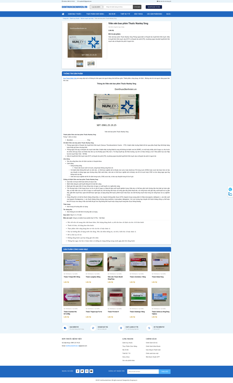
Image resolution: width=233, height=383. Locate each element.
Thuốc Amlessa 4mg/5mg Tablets (160, 313)
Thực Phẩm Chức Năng (95, 14)
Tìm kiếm (137, 7)
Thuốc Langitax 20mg (93, 277)
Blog (168, 14)
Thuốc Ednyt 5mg (158, 277)
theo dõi (164, 371)
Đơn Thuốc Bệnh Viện (70, 78)
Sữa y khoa (138, 14)
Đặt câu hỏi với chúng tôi (164, 1)
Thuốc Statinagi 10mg (137, 312)
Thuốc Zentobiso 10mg (138, 277)
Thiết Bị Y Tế (125, 14)
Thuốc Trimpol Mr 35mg (72, 277)
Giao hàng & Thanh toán (153, 350)
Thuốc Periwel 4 (113, 312)
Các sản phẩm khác (154, 14)
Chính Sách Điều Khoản (153, 346)
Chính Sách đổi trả (151, 343)
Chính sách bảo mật (152, 353)
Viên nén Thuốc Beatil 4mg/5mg (115, 278)
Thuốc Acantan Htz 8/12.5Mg (70, 313)
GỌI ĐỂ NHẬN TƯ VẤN (154, 7)
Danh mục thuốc (74, 14)
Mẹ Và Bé (112, 14)
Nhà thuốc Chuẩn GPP (153, 357)
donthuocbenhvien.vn (72, 346)
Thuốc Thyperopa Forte (94, 312)
